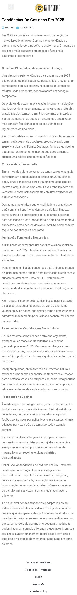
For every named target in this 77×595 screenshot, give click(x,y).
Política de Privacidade (38, 569)
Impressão (38, 584)
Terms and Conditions (38, 562)
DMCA (38, 577)
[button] (11, 7)
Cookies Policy (38, 591)
